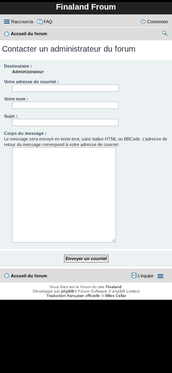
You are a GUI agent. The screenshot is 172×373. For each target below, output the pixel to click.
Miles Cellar (115, 295)
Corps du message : (25, 133)
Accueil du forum (29, 275)
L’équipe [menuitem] (146, 275)
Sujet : (11, 116)
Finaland (114, 287)
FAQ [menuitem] (48, 21)
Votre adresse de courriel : (31, 81)
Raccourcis (22, 21)
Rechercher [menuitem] (165, 34)
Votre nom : (16, 98)
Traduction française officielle (73, 295)
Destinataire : (18, 66)
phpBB (67, 291)
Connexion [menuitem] (157, 21)
